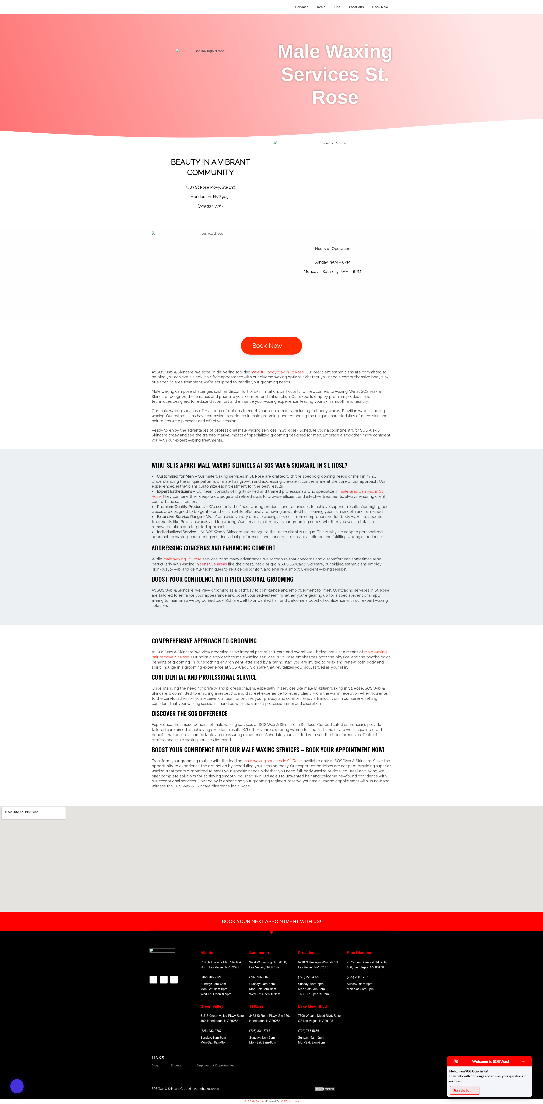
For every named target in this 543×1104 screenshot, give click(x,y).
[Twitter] (174, 979)
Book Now (380, 7)
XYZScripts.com (290, 1101)
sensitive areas (213, 564)
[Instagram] (163, 979)
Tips (337, 7)
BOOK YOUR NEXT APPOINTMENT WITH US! (271, 921)
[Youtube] (308, 1088)
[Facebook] (153, 979)
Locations (356, 7)
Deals (321, 7)
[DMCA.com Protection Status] (325, 1088)
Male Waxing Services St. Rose (335, 74)
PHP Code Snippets (255, 1101)
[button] (303, 7)
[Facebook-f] (300, 1088)
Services (301, 7)
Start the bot (462, 1090)
